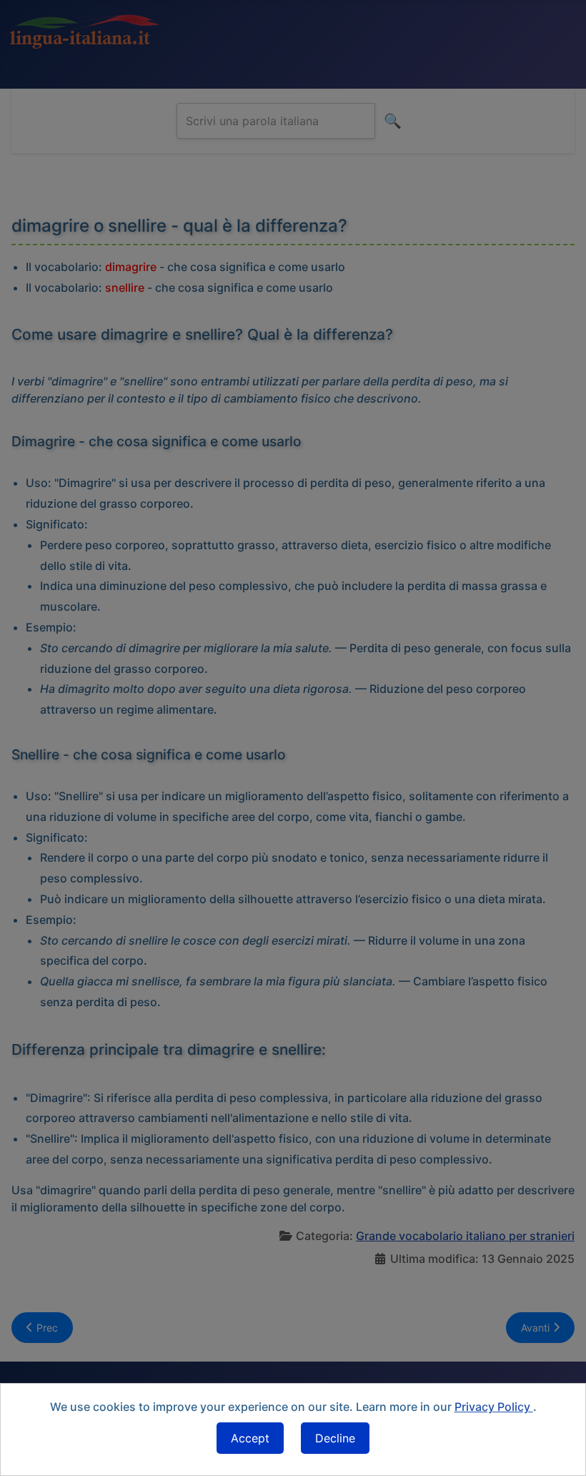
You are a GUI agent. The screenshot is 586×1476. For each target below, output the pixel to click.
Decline (335, 1438)
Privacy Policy (494, 1406)
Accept (250, 1438)
